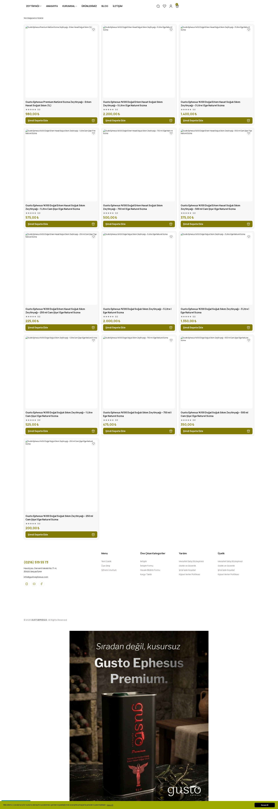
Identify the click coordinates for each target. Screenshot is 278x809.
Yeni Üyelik (106, 561)
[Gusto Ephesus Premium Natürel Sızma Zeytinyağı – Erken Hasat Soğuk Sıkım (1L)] (61, 62)
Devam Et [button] (264, 805)
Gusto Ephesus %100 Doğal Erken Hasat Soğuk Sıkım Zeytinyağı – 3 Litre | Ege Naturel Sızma (210, 103)
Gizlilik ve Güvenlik (187, 565)
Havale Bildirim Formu (150, 570)
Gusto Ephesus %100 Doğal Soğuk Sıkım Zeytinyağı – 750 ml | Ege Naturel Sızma (137, 414)
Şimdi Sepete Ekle (38, 120)
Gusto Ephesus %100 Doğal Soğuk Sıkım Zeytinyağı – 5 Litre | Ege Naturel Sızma (137, 310)
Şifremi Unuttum (109, 570)
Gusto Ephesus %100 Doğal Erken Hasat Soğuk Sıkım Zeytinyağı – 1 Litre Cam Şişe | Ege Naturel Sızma (55, 207)
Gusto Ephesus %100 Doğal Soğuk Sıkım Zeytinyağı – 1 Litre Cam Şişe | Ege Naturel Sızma (59, 414)
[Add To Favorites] (93, 29)
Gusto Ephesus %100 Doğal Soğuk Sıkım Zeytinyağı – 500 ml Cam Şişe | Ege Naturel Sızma (214, 414)
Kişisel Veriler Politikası (189, 574)
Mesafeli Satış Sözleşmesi (191, 561)
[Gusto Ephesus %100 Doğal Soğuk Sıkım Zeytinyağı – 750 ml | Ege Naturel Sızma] (139, 372)
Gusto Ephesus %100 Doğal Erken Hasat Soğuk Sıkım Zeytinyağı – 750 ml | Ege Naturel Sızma (133, 207)
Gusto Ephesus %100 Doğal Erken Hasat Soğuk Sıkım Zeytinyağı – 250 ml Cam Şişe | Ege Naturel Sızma (55, 310)
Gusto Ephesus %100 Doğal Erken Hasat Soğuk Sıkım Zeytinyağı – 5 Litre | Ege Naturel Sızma (133, 103)
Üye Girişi (105, 565)
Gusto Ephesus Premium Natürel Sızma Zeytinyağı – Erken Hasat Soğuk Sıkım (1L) (58, 103)
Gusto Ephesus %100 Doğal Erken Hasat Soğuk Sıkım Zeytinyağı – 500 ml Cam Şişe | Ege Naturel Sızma (210, 207)
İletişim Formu (146, 565)
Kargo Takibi (146, 574)
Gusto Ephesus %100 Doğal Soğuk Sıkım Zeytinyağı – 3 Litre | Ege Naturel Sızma (215, 310)
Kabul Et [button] (110, 805)
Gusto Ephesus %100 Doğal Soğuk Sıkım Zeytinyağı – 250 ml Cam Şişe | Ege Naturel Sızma (59, 517)
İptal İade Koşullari (187, 570)
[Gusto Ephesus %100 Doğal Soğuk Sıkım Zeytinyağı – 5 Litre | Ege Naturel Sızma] (139, 269)
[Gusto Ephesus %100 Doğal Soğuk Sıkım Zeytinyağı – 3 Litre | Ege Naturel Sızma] (217, 269)
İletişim (143, 561)
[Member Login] (171, 6)
